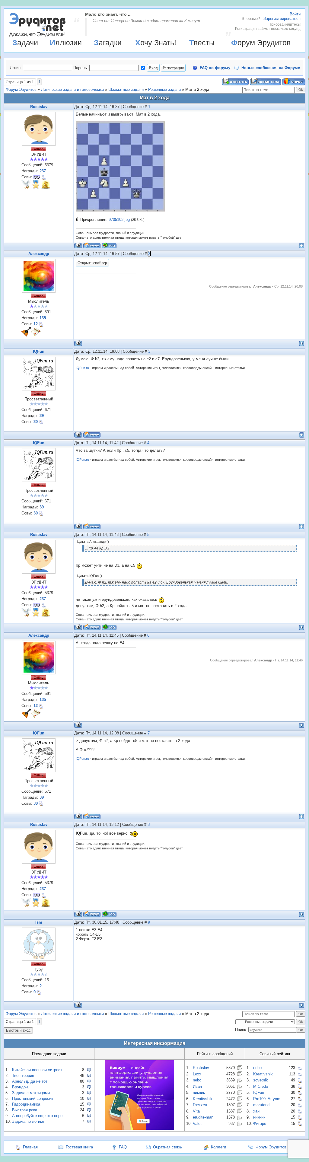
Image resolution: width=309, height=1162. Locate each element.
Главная (30, 1147)
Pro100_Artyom (266, 1099)
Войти (295, 14)
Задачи (25, 42)
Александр (38, 253)
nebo (197, 1080)
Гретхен (200, 1105)
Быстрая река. (25, 1110)
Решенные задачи (164, 89)
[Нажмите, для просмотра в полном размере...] (120, 210)
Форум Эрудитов (261, 42)
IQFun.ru (82, 368)
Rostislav (38, 106)
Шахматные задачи (126, 89)
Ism (38, 922)
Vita (196, 1111)
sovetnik (260, 1080)
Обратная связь (167, 1147)
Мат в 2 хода (197, 89)
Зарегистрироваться (282, 18)
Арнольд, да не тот (29, 1081)
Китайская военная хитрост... (38, 1070)
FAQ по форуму (215, 67)
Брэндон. (20, 1087)
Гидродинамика (26, 1104)
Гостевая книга (79, 1147)
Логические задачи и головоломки (72, 89)
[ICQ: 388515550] (109, 245)
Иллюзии (66, 42)
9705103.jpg (119, 219)
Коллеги (218, 1147)
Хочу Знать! (155, 42)
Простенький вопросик (32, 1098)
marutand (261, 1105)
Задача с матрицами (31, 1092)
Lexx (197, 1074)
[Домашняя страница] (91, 245)
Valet (197, 1123)
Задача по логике (28, 1121)
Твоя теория (23, 1075)
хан (256, 1111)
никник (199, 1092)
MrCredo (260, 1086)
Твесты (202, 42)
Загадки (108, 42)
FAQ (123, 1147)
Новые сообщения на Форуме (270, 67)
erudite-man (203, 1117)
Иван (197, 1086)
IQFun (38, 351)
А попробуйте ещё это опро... (39, 1115)
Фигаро (259, 1123)
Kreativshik (202, 1099)
